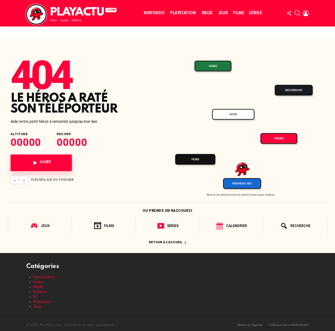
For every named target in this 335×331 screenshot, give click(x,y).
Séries (255, 13)
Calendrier (236, 226)
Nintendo (154, 13)
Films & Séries (44, 277)
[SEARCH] (297, 13)
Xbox (207, 13)
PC (35, 297)
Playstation (183, 13)
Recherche (300, 226)
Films (238, 13)
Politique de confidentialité (289, 325)
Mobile (38, 287)
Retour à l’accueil (167, 242)
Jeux (223, 13)
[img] (240, 119)
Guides (38, 282)
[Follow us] (289, 13)
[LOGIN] (306, 13)
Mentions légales (250, 325)
